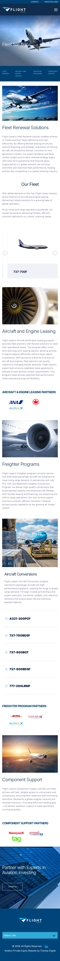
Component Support (53, 72)
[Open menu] (56, 9)
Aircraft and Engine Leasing (20, 73)
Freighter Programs (37, 72)
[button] (33, 618)
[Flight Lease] (14, 9)
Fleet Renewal (5, 72)
